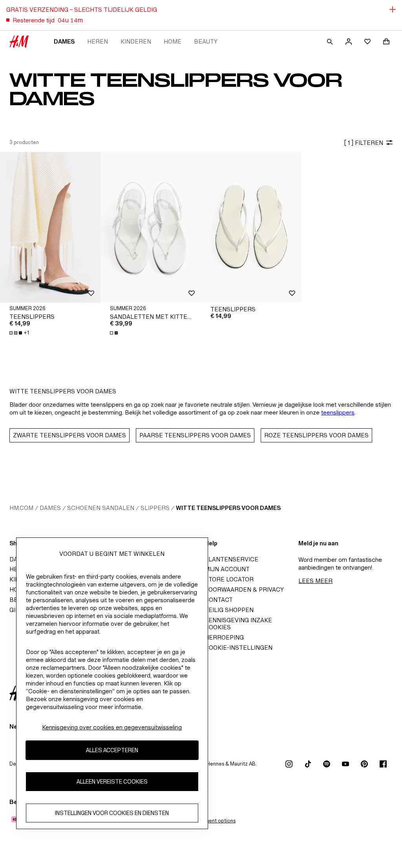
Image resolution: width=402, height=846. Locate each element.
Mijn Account (227, 569)
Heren (97, 41)
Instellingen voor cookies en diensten (112, 812)
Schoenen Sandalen (100, 507)
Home (172, 41)
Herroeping (224, 637)
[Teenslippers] (50, 227)
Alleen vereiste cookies (112, 781)
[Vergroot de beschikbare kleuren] (114, 333)
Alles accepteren (112, 750)
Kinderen (136, 41)
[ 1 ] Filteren (363, 142)
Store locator (229, 579)
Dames (64, 41)
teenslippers (337, 412)
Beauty (205, 41)
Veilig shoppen (229, 610)
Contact (219, 599)
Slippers (155, 507)
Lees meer (315, 580)
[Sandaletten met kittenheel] (150, 227)
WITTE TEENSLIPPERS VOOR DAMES (228, 507)
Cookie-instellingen (238, 647)
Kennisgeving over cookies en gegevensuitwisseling (112, 727)
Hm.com (21, 507)
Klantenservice (231, 559)
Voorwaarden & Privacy (244, 589)
